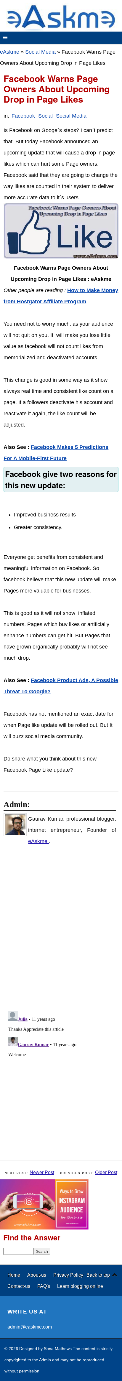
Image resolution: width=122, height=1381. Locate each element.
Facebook (24, 116)
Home (14, 1275)
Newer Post (42, 1172)
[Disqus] (64, 928)
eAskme (9, 52)
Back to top (98, 1275)
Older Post (106, 1172)
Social (46, 116)
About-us (37, 1275)
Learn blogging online (80, 1286)
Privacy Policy (68, 1275)
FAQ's (44, 1286)
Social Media (40, 52)
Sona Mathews (58, 1348)
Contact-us (19, 1286)
